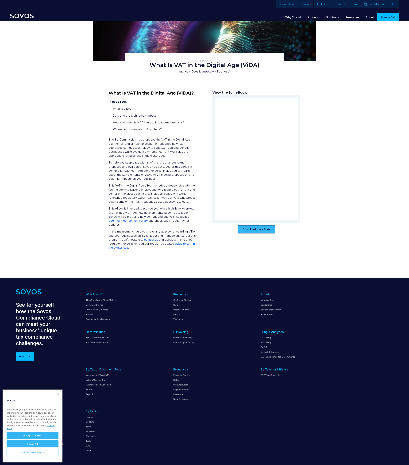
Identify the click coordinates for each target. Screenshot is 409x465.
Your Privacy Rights (32, 452)
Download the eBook (256, 229)
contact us (151, 239)
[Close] (58, 394)
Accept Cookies (32, 435)
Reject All (32, 444)
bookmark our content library (128, 220)
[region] (32, 425)
